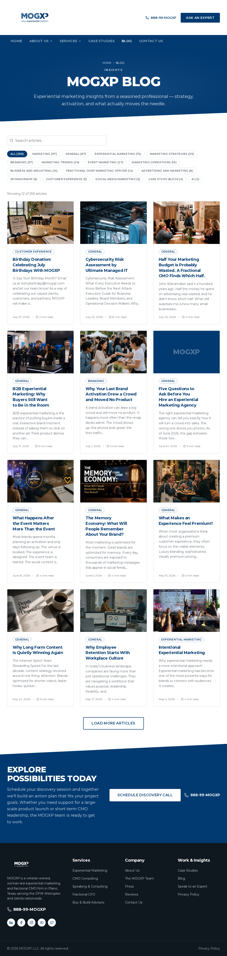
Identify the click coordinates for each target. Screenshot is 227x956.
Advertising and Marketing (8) (167, 170)
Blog (127, 41)
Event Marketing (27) (105, 162)
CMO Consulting (85, 878)
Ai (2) (195, 179)
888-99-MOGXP (163, 18)
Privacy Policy (188, 894)
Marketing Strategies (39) (172, 154)
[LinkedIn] (11, 923)
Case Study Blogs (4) (166, 179)
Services (68, 41)
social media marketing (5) (117, 179)
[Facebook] (21, 923)
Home (16, 41)
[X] (52, 923)
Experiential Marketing (89, 870)
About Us (39, 41)
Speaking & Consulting (90, 886)
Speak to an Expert (192, 886)
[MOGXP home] (35, 17)
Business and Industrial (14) (34, 170)
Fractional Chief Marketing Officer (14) (99, 170)
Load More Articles (113, 723)
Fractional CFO (83, 894)
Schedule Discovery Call (145, 795)
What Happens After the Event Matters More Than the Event (34, 524)
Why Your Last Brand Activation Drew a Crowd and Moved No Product (111, 394)
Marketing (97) (44, 154)
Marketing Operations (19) (154, 162)
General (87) (75, 154)
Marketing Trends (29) (60, 162)
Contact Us (151, 41)
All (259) (17, 154)
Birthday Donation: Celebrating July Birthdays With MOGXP (36, 265)
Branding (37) (21, 162)
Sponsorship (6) (23, 179)
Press (129, 886)
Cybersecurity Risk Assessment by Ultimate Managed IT (107, 265)
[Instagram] (31, 923)
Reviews (131, 894)
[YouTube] (42, 923)
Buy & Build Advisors (88, 902)
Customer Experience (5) (66, 179)
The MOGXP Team (139, 878)
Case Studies (101, 41)
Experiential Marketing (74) (118, 154)
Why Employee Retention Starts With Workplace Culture (108, 653)
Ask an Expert (200, 18)
